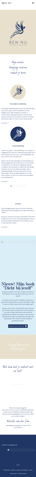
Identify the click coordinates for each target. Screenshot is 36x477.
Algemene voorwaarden (22, 470)
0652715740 (26, 425)
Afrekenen (13, 470)
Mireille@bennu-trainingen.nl (14, 425)
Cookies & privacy (21, 473)
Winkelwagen (6, 470)
